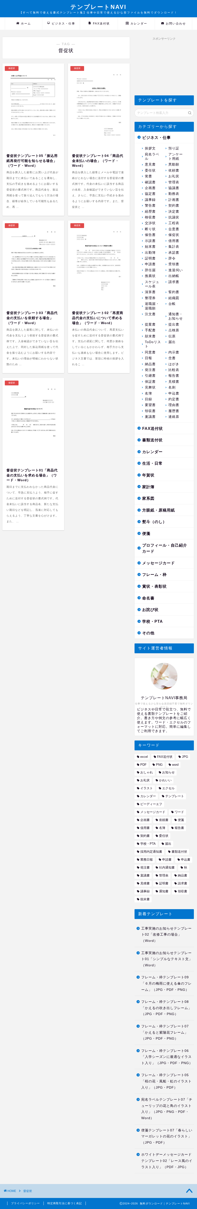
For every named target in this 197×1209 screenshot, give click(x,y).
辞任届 (150, 270)
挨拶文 (150, 148)
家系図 (148, 498)
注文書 (150, 314)
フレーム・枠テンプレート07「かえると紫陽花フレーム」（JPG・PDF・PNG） (165, 1032)
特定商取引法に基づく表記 (64, 1203)
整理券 (150, 298)
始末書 (150, 246)
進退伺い (175, 270)
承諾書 (173, 252)
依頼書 (173, 170)
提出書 (173, 324)
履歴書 (173, 411)
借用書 (173, 241)
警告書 (150, 205)
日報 (148, 358)
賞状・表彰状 (154, 586)
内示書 (173, 352)
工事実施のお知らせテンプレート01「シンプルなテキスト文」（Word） (166, 959)
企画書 (150, 188)
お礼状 (173, 176)
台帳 (172, 304)
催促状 (173, 235)
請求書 (173, 282)
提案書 (150, 324)
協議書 (173, 188)
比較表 (173, 370)
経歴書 (150, 211)
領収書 (150, 411)
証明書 (150, 258)
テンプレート (174, 796)
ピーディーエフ (151, 804)
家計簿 (148, 487)
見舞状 (150, 387)
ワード (179, 812)
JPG (185, 757)
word (175, 764)
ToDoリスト (153, 344)
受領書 (173, 264)
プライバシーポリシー (25, 1203)
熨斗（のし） (154, 522)
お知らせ (168, 772)
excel (144, 757)
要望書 (150, 405)
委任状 (150, 170)
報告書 (173, 375)
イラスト (146, 788)
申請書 (150, 264)
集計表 (173, 246)
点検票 (173, 330)
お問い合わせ (176, 23)
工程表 (173, 223)
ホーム (26, 23)
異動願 (173, 164)
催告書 (150, 235)
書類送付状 (152, 440)
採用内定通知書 (151, 851)
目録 (148, 399)
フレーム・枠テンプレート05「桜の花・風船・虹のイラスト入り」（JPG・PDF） (166, 1081)
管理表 (173, 182)
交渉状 (150, 223)
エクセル (168, 788)
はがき (173, 364)
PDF (143, 764)
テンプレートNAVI (98, 9)
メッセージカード (158, 563)
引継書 (150, 375)
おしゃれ (146, 772)
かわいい (165, 780)
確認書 (150, 182)
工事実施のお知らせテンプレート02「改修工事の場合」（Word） (166, 935)
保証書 (150, 381)
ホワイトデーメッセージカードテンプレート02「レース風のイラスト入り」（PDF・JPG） (166, 1161)
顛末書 (150, 336)
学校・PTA (152, 621)
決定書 (173, 211)
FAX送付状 (101, 23)
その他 (148, 633)
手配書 (150, 330)
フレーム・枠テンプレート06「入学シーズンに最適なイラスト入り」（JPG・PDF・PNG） (167, 1057)
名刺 (172, 387)
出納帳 (173, 276)
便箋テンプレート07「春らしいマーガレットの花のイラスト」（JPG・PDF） (166, 1136)
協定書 (150, 194)
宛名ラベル (152, 156)
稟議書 (150, 417)
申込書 (173, 393)
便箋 (146, 533)
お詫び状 (150, 610)
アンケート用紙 (175, 156)
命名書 (148, 598)
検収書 (150, 217)
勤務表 (173, 194)
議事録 (150, 200)
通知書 (163, 891)
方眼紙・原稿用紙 (158, 510)
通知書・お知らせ (175, 316)
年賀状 (148, 475)
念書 (172, 358)
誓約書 (173, 292)
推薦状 (150, 276)
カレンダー (138, 23)
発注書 (150, 370)
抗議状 (173, 217)
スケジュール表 (152, 284)
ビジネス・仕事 (63, 23)
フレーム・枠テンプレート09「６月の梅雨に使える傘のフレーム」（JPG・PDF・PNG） (166, 983)
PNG (159, 764)
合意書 (173, 229)
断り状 (150, 229)
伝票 (172, 336)
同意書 (150, 352)
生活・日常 (152, 463)
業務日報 (146, 859)
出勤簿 (150, 252)
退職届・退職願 (152, 306)
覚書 (148, 176)
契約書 (173, 205)
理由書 (173, 405)
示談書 (150, 241)
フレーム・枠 (154, 575)
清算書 (150, 292)
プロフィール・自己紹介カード (164, 548)
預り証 (173, 148)
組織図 (173, 298)
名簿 (148, 393)
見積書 (173, 381)
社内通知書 (167, 867)
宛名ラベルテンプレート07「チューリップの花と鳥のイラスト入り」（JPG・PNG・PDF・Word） (166, 1109)
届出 (172, 342)
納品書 (150, 364)
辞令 (172, 258)
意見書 (150, 164)
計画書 (173, 200)
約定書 (173, 399)
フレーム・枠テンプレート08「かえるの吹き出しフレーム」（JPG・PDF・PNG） (166, 1008)
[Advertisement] (164, 67)
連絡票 (173, 417)
